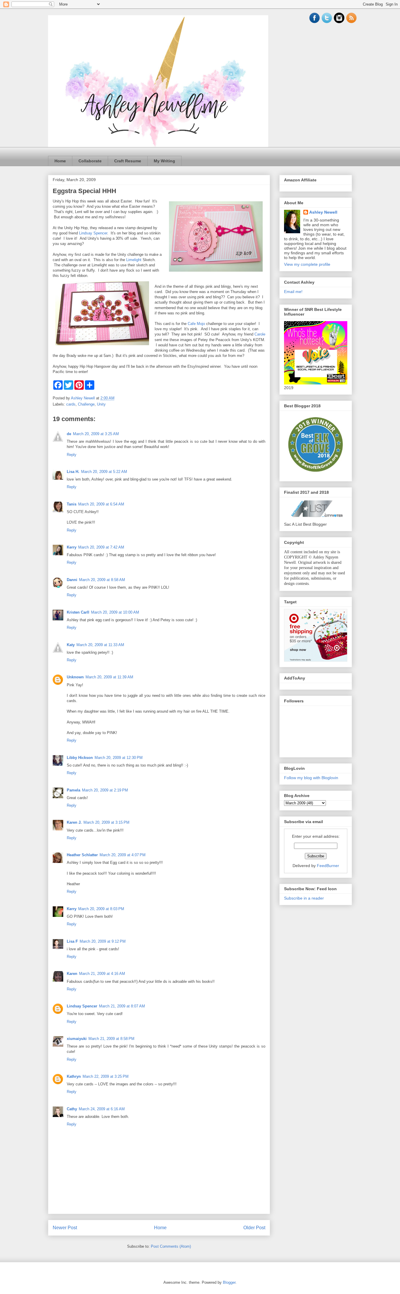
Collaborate (90, 161)
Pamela (73, 790)
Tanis (71, 504)
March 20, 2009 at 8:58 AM (102, 580)
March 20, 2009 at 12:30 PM (119, 757)
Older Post (254, 1227)
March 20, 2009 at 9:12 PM (103, 941)
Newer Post (65, 1227)
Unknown (75, 677)
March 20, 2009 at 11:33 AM (100, 645)
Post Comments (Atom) (171, 1246)
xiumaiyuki (77, 1038)
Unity (101, 404)
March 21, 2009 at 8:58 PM (111, 1038)
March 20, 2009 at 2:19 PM (105, 790)
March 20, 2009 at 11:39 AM (109, 677)
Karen (72, 973)
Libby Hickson (80, 757)
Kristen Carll (78, 612)
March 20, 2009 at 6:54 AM (101, 504)
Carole (259, 334)
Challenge (86, 404)
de (69, 434)
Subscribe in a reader (304, 898)
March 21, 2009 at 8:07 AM (122, 1006)
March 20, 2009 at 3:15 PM (106, 822)
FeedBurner (328, 865)
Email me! (293, 291)
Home (60, 161)
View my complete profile (307, 264)
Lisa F (72, 941)
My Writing (164, 161)
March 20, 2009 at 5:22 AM (104, 471)
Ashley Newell (323, 212)
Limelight (133, 260)
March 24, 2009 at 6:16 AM (102, 1109)
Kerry (71, 547)
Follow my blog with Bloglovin (311, 777)
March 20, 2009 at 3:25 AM (96, 434)
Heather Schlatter (82, 855)
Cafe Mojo (196, 323)
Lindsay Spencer (93, 233)
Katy (71, 645)
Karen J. (74, 822)
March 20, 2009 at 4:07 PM (123, 855)
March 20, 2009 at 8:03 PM (101, 909)
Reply (71, 454)
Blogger (229, 1282)
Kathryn (74, 1076)
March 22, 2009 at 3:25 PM (106, 1076)
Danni (72, 580)
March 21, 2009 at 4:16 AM (102, 973)
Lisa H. (73, 471)
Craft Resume (127, 161)
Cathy (72, 1109)
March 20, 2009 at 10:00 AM (115, 612)
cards (71, 404)
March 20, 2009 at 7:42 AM (101, 547)
